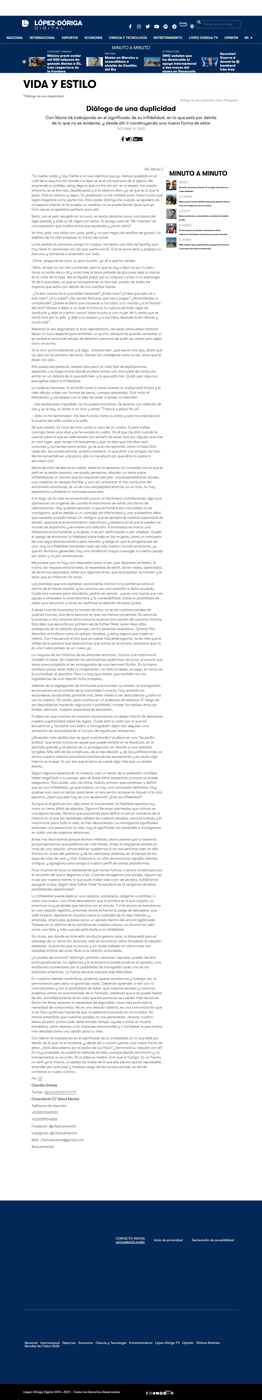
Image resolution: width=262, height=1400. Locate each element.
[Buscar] (257, 38)
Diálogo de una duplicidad (131, 108)
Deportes (70, 38)
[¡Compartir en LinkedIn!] (136, 139)
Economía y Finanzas (59, 51)
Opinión (231, 38)
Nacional (15, 38)
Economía (93, 38)
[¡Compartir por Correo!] (140, 139)
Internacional (42, 38)
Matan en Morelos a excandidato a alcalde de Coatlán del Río (121, 63)
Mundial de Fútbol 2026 (42, 1346)
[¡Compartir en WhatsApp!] (131, 139)
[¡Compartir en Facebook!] (122, 139)
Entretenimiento (168, 38)
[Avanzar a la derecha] (251, 38)
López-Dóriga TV (203, 38)
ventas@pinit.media (130, 1242)
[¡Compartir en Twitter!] (127, 139)
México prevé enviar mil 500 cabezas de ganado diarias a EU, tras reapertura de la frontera (64, 63)
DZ (40, 1078)
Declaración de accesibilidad (213, 1240)
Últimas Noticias (208, 1343)
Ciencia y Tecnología (128, 38)
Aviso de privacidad (168, 1240)
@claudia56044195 (60, 1092)
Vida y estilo (59, 84)
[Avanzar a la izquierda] (24, 61)
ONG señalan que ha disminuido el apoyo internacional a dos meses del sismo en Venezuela (179, 63)
